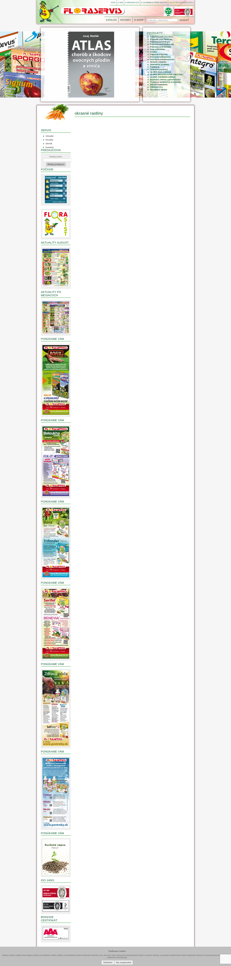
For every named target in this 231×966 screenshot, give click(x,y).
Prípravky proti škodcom (161, 39)
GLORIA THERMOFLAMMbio (162, 77)
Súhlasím (108, 962)
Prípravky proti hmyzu (160, 42)
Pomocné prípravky (159, 54)
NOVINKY (125, 20)
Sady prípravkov (157, 49)
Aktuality (50, 136)
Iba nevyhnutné (123, 962)
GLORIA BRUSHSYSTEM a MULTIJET (166, 74)
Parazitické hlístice (158, 90)
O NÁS (120, 2)
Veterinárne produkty (159, 64)
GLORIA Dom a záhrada (160, 72)
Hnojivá (153, 52)
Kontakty (50, 147)
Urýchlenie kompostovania (162, 59)
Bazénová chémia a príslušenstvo (165, 80)
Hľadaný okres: (55, 157)
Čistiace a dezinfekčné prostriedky (165, 82)
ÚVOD (113, 2)
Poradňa (49, 140)
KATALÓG (111, 20)
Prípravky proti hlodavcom (162, 44)
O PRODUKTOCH (132, 2)
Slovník (49, 144)
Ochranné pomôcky (159, 69)
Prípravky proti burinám (160, 47)
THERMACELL (156, 87)
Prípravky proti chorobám (161, 37)
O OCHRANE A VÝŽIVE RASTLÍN (154, 2)
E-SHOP (138, 20)
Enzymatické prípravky (160, 57)
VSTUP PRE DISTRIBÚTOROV (181, 2)
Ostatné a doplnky (158, 62)
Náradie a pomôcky (159, 85)
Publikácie (154, 67)
